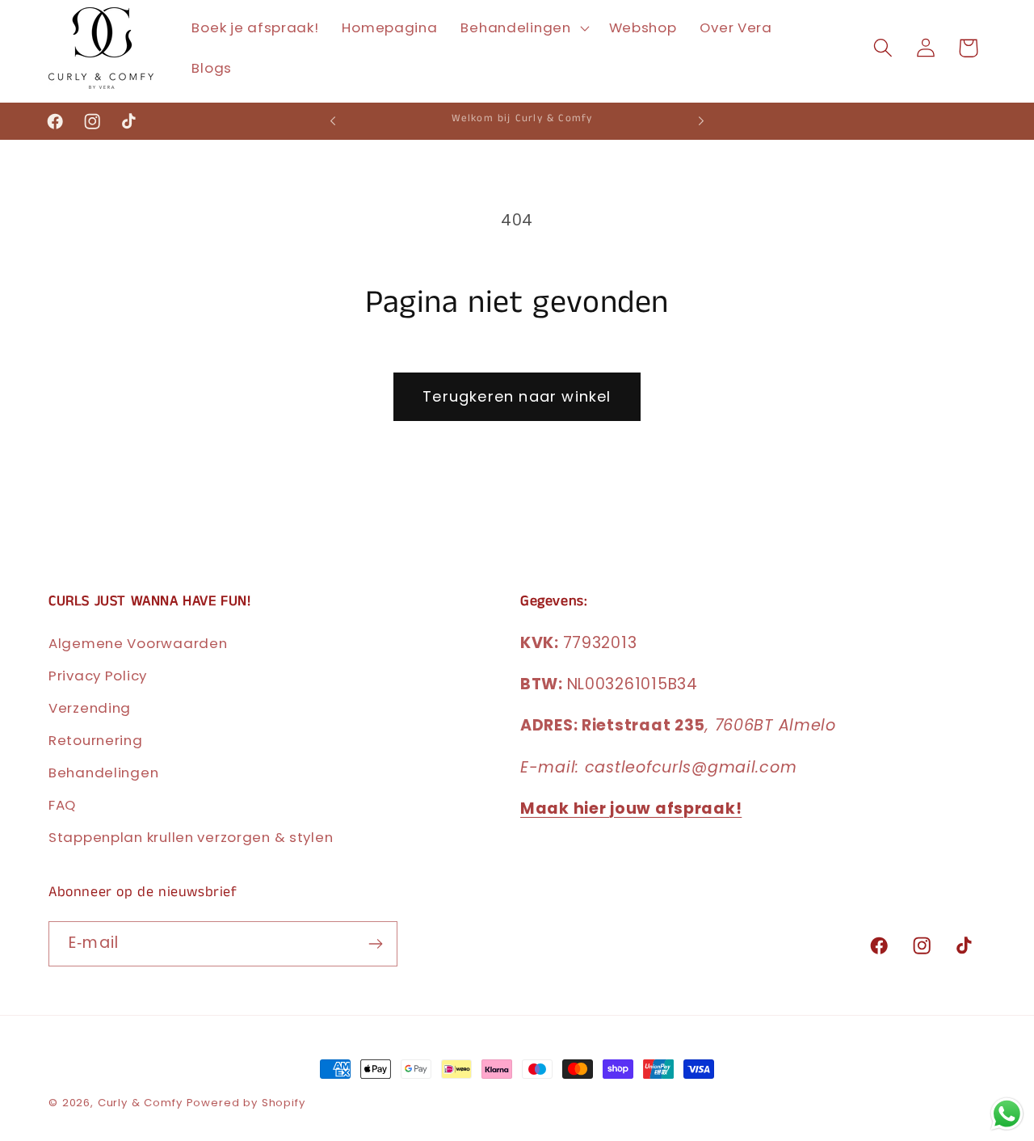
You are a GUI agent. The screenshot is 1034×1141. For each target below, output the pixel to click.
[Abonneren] (375, 943)
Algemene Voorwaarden (137, 643)
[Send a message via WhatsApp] (1007, 1114)
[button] (523, 28)
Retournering (95, 740)
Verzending (89, 708)
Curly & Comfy (140, 1102)
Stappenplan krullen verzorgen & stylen (190, 837)
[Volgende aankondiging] (701, 121)
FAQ (62, 805)
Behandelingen (103, 772)
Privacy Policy (97, 675)
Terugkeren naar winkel (516, 396)
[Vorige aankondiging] (333, 121)
